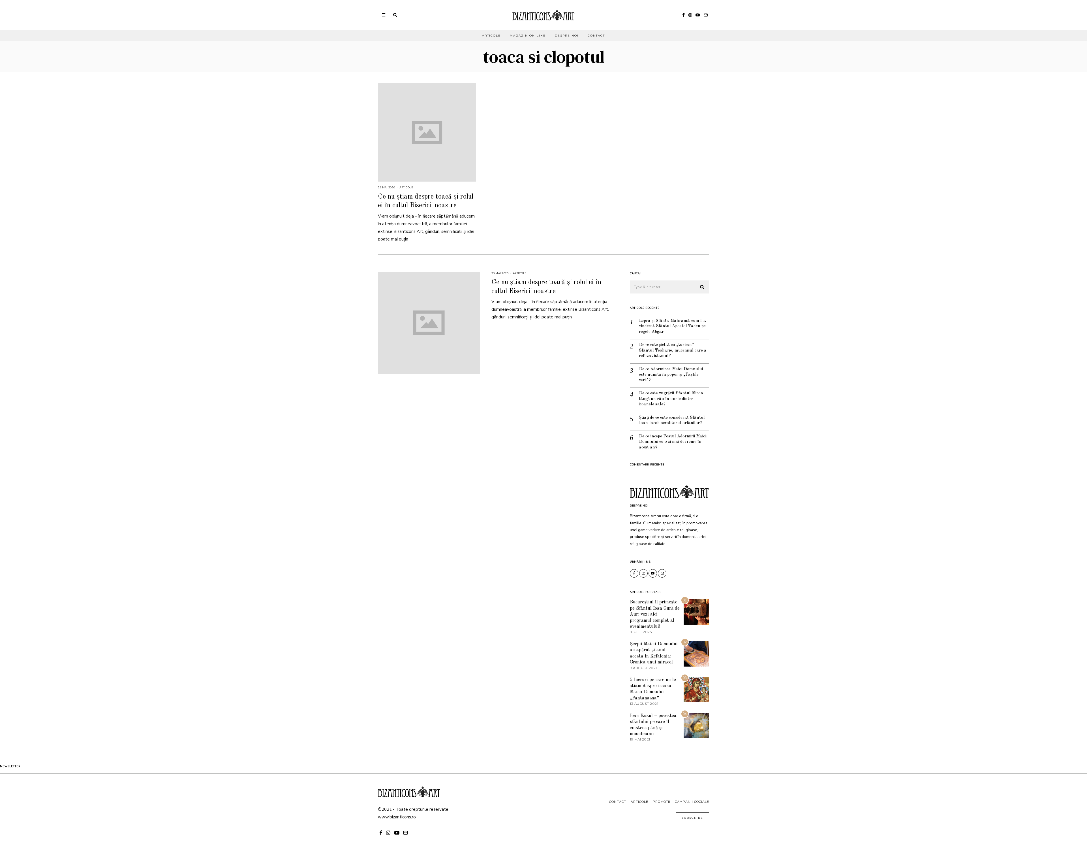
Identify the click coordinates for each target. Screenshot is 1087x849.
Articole (491, 35)
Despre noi (567, 35)
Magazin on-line (528, 35)
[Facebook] (683, 15)
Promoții (661, 802)
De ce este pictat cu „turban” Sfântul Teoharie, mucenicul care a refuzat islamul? (673, 350)
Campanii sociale (692, 802)
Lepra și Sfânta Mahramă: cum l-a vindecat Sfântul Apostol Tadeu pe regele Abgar (672, 326)
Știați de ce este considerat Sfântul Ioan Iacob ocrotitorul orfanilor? (672, 420)
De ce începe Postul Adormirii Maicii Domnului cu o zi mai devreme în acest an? (673, 442)
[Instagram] (690, 15)
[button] (702, 287)
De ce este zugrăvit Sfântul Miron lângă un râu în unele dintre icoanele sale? (671, 399)
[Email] (705, 15)
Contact (596, 35)
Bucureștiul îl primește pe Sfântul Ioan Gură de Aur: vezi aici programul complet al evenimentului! (655, 614)
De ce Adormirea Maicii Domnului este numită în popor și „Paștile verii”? (671, 374)
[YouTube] (697, 15)
